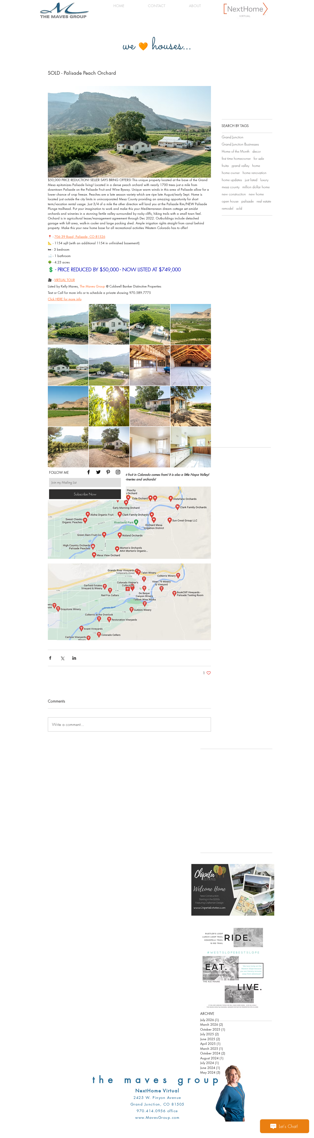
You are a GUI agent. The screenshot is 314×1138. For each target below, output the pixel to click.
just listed (251, 180)
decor (256, 151)
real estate (264, 201)
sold (239, 208)
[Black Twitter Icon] (98, 472)
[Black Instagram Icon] (118, 472)
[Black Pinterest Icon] (108, 472)
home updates (232, 180)
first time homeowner (236, 158)
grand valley (240, 165)
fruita (225, 165)
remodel (227, 208)
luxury (264, 180)
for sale (259, 158)
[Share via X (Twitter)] (62, 658)
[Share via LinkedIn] (74, 658)
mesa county (230, 187)
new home (256, 194)
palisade (247, 201)
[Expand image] (68, 324)
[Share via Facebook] (50, 658)
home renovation (254, 173)
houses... (171, 45)
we (129, 45)
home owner (231, 173)
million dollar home (256, 187)
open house (230, 201)
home (256, 165)
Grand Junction (232, 137)
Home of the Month (235, 151)
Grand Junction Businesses (240, 144)
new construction (234, 194)
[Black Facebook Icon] (89, 472)
